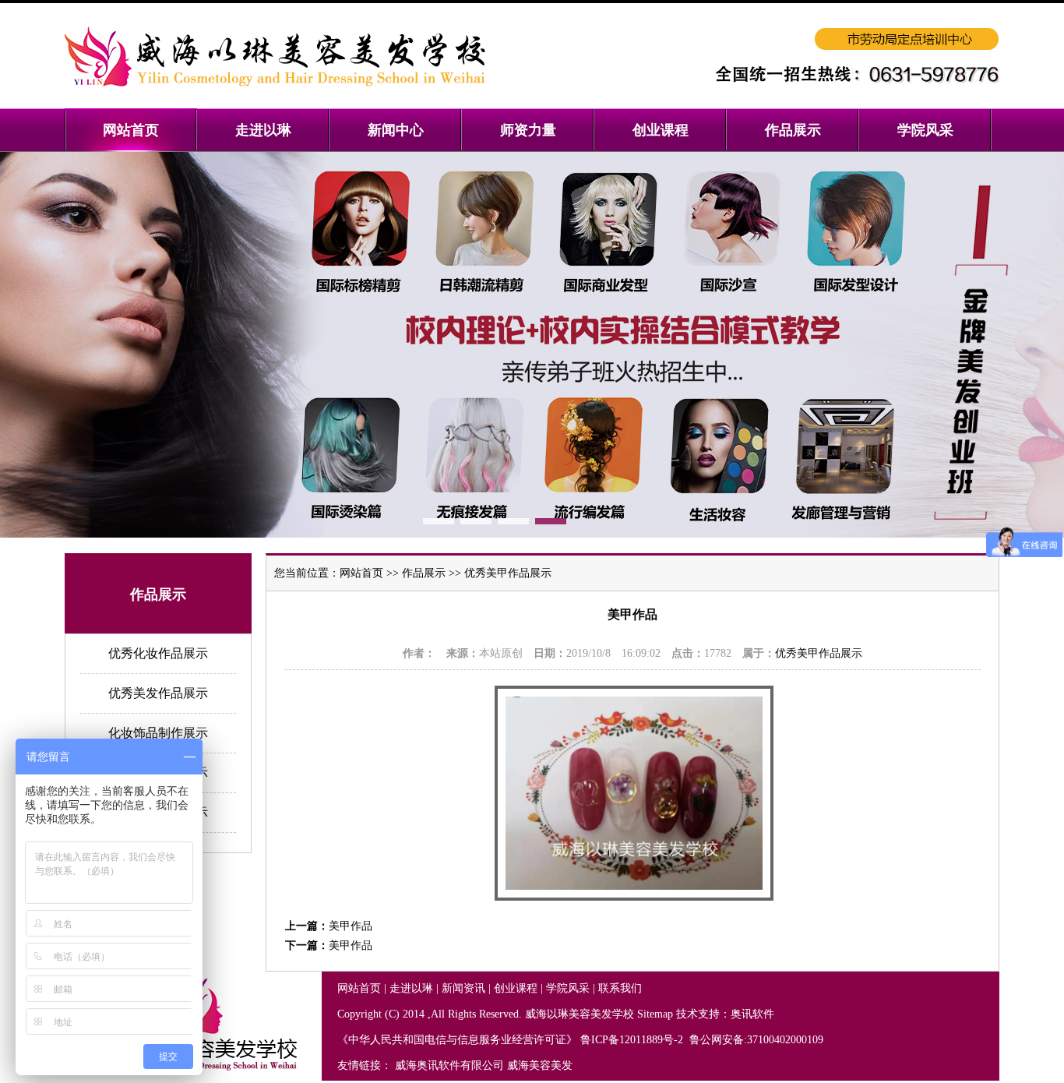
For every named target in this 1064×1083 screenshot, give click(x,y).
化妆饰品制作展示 (158, 732)
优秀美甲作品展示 (507, 573)
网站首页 (361, 573)
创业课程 (515, 988)
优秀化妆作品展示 (158, 653)
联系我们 (620, 988)
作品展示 (424, 573)
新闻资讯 (463, 988)
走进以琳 (411, 988)
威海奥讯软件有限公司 (449, 1065)
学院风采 (568, 988)
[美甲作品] (634, 897)
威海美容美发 (540, 1065)
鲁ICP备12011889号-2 (633, 1040)
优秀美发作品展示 (158, 693)
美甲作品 (350, 926)
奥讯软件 (752, 1014)
